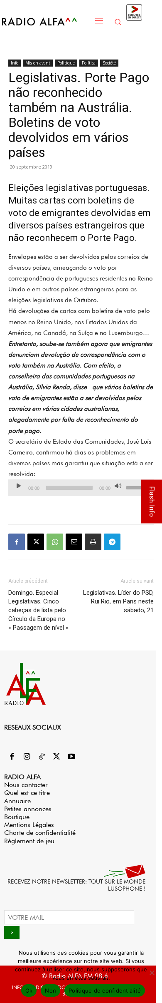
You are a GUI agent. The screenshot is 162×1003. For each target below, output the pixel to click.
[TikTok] (41, 757)
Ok (29, 990)
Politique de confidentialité (105, 990)
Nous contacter (26, 785)
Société (109, 63)
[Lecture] (18, 485)
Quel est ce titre (27, 793)
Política (89, 63)
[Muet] (118, 485)
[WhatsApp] (55, 542)
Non (50, 990)
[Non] (151, 972)
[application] (81, 487)
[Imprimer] (93, 542)
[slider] (138, 486)
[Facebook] (16, 542)
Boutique (16, 817)
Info (14, 63)
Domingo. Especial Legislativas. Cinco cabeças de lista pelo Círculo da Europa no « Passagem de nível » (38, 610)
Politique (66, 63)
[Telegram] (112, 542)
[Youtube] (71, 757)
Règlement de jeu (29, 841)
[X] (35, 542)
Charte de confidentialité (40, 833)
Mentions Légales (29, 825)
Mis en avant (37, 63)
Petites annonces (28, 809)
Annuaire (17, 801)
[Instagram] (26, 757)
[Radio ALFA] (45, 21)
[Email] (74, 542)
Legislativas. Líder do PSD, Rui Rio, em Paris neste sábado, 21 (118, 601)
